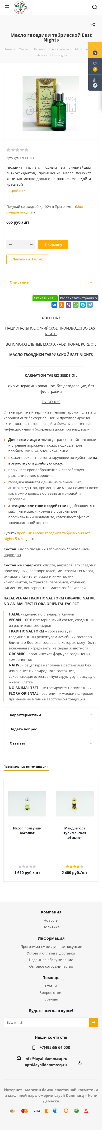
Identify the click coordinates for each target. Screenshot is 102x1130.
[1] (8, 150)
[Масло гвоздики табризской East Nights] (51, 104)
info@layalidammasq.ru (45, 1058)
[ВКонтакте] (54, 305)
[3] (17, 150)
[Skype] (83, 305)
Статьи (51, 986)
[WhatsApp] (76, 305)
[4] (22, 150)
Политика (51, 927)
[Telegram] (90, 305)
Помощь (51, 977)
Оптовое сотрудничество (51, 966)
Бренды (51, 999)
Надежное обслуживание (51, 959)
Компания (51, 912)
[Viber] (68, 305)
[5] (26, 150)
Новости (51, 920)
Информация (51, 938)
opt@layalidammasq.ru (46, 1064)
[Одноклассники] (61, 305)
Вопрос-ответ (51, 992)
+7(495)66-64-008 (55, 1047)
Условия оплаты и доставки (51, 953)
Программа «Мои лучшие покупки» (51, 946)
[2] (13, 150)
